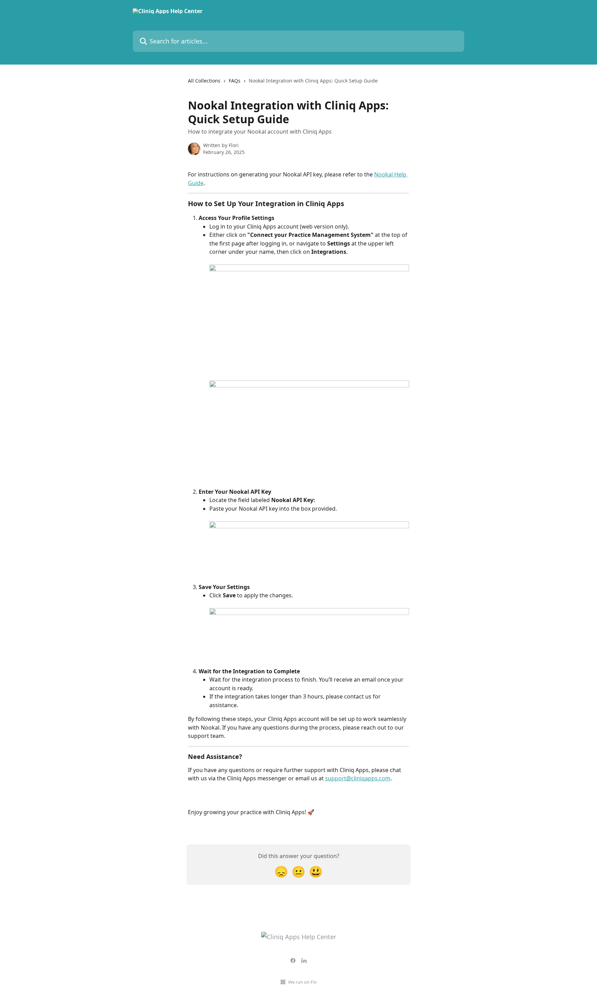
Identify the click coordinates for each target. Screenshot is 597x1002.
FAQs (234, 80)
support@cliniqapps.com (357, 778)
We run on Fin (302, 982)
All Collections (204, 80)
